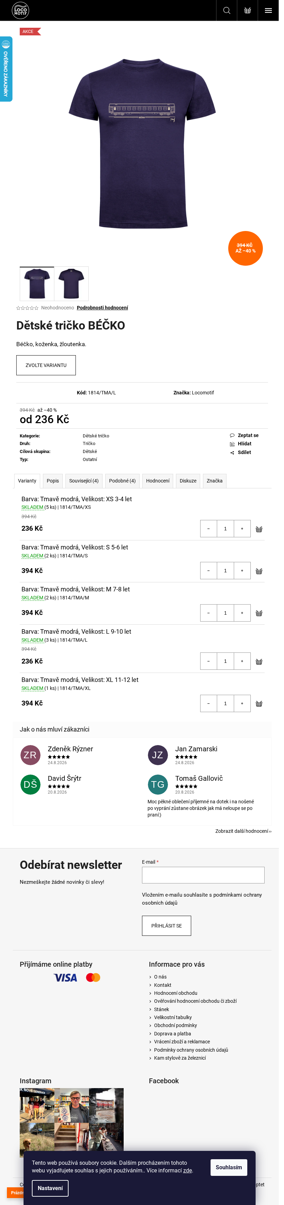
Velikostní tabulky (173, 1017)
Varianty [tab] (27, 481)
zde (187, 1170)
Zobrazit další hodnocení (241, 831)
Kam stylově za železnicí (180, 1058)
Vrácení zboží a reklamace (182, 1041)
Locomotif (203, 392)
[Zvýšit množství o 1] (242, 528)
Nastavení (50, 1188)
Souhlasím (229, 1167)
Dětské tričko (96, 435)
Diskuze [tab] (188, 481)
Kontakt (162, 985)
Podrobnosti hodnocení (102, 307)
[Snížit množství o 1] (209, 528)
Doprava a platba (172, 1033)
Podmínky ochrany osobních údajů (191, 1050)
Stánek (161, 1009)
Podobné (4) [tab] (122, 481)
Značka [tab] (215, 481)
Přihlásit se (166, 926)
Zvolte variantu (46, 365)
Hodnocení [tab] (157, 481)
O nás (160, 977)
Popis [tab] (53, 481)
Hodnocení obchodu (175, 993)
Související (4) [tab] (84, 481)
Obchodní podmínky (175, 1025)
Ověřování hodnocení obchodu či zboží (195, 1001)
